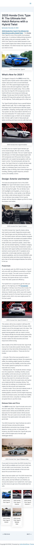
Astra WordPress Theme (27, 544)
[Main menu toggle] (30, 3)
